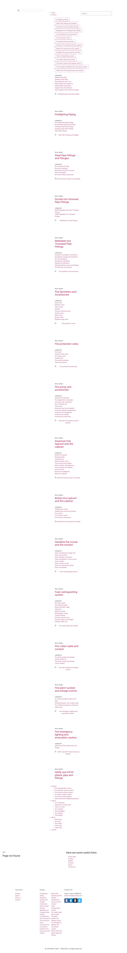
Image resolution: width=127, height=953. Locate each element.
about (53, 817)
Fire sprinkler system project (64, 790)
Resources (58, 819)
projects (54, 786)
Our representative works (63, 788)
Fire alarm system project (63, 794)
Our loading (58, 813)
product (54, 15)
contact (53, 829)
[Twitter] (79, 900)
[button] (63, 11)
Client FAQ (58, 827)
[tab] (62, 19)
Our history (58, 823)
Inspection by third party (63, 805)
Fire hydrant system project (64, 792)
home (53, 12)
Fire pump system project (63, 796)
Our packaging (59, 811)
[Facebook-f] (66, 900)
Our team (58, 821)
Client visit (58, 825)
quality (53, 800)
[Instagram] (75, 900)
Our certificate (59, 803)
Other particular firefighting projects (67, 798)
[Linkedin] (71, 900)
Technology (58, 815)
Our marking (59, 809)
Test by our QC (60, 807)
